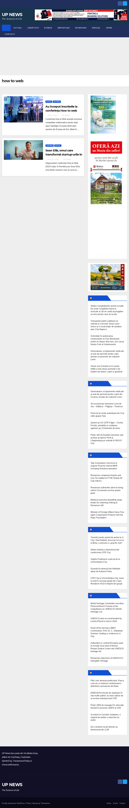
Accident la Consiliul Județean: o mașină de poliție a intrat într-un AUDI (106, 717)
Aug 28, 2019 (53, 159)
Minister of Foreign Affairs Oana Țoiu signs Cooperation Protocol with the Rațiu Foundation (107, 515)
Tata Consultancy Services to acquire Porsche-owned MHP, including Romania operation (104, 466)
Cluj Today (99, 298)
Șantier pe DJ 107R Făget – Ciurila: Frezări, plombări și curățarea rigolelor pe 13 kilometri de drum (107, 425)
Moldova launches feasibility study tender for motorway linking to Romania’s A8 (106, 502)
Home (109, 803)
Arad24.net (99, 672)
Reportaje (64, 28)
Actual (17, 28)
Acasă (115, 803)
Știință (48, 28)
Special (96, 28)
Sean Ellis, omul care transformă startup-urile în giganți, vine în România (63, 154)
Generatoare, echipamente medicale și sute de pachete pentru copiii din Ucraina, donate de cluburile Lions (107, 394)
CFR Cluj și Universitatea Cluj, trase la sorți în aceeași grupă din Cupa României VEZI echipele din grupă (107, 581)
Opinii (109, 28)
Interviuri (80, 28)
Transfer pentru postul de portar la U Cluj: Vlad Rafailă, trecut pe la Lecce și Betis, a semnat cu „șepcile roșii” (107, 540)
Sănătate (33, 28)
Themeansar (45, 803)
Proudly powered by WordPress (13, 803)
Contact (10, 34)
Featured (56, 101)
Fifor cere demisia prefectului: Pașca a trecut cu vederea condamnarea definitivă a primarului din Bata (107, 683)
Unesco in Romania (104, 595)
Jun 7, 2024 (52, 115)
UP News (65, 115)
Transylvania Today (105, 455)
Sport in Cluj (100, 529)
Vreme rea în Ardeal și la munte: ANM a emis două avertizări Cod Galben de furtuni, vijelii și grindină (106, 369)
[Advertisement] (64, 56)
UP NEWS (12, 14)
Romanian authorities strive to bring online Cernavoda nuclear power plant (107, 490)
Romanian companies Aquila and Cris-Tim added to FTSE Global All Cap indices (106, 478)
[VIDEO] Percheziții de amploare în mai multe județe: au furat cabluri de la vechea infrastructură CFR (107, 695)
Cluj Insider (99, 383)
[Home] (6, 28)
